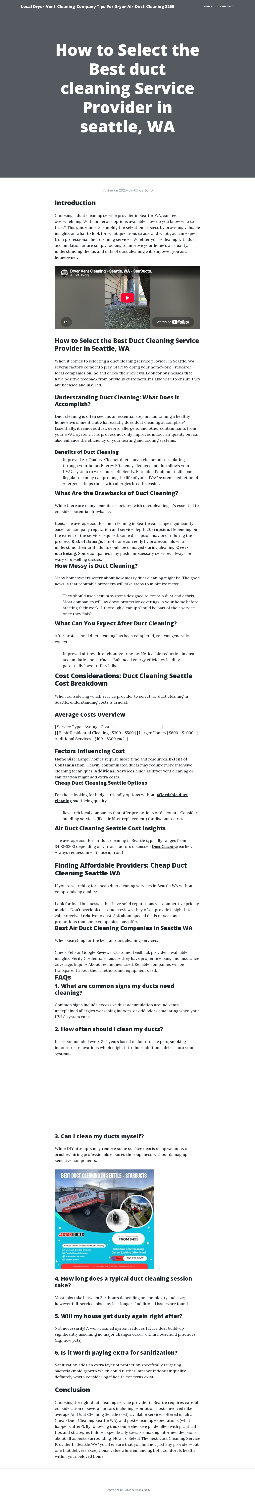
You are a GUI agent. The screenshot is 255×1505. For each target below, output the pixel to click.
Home (208, 6)
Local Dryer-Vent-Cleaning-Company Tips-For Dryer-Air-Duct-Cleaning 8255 (98, 6)
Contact (227, 6)
